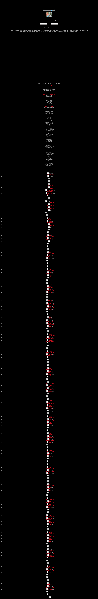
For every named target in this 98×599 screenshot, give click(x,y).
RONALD (50, 464)
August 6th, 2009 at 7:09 (50, 208)
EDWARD (50, 589)
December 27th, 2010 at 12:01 (50, 315)
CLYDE (50, 286)
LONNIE (50, 266)
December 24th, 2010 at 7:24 (50, 304)
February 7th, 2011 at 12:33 (50, 584)
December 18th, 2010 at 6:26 (50, 253)
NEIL (50, 580)
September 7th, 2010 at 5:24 (50, 239)
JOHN (50, 331)
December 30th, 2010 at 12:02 (50, 358)
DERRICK (50, 295)
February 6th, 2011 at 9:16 (50, 556)
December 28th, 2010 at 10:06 (50, 335)
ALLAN (50, 232)
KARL (50, 306)
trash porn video (49, 155)
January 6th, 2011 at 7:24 (50, 423)
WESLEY (50, 592)
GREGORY (50, 374)
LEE (50, 436)
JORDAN (50, 416)
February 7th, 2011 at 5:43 (50, 567)
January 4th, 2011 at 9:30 (50, 403)
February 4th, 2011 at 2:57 (50, 502)
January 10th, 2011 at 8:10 (50, 440)
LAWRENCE (50, 320)
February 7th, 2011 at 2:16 (50, 564)
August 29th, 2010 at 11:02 (50, 225)
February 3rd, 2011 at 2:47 (50, 474)
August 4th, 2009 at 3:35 (50, 202)
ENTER (43, 24)
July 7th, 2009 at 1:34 (50, 188)
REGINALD (50, 569)
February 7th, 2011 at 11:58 (50, 581)
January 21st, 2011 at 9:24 (50, 454)
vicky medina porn (49, 168)
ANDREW (50, 292)
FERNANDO (50, 354)
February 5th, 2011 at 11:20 (50, 522)
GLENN (50, 490)
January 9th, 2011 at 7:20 (50, 437)
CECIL (50, 388)
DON (50, 487)
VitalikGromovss (50, 213)
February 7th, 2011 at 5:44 (50, 570)
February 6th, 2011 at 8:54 (50, 533)
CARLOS (50, 255)
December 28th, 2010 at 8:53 (50, 324)
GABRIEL (50, 303)
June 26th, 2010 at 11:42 (50, 216)
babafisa (50, 196)
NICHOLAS (50, 544)
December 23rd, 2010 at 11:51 (50, 287)
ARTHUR (50, 532)
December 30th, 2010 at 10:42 (50, 366)
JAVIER (50, 524)
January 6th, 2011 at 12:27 (50, 420)
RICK (50, 382)
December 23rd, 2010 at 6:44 (50, 290)
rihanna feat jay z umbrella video (49, 94)
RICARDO (50, 323)
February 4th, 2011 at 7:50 (50, 508)
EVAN (50, 249)
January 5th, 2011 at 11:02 (50, 414)
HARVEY (50, 450)
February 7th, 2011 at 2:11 (50, 587)
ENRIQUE (50, 402)
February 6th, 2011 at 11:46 (50, 539)
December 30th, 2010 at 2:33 (50, 355)
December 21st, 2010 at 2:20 (50, 273)
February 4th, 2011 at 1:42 (50, 485)
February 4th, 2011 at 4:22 (50, 491)
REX (50, 235)
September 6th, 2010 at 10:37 (50, 236)
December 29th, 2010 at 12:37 (50, 338)
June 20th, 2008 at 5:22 (50, 174)
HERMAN (50, 575)
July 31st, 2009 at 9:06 (50, 191)
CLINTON (50, 261)
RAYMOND (50, 385)
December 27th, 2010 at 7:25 (50, 321)
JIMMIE (50, 326)
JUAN (50, 275)
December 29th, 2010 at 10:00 (50, 341)
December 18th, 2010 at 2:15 (50, 256)
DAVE (50, 317)
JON (50, 419)
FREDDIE (50, 391)
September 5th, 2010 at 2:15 (50, 233)
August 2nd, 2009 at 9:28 (50, 194)
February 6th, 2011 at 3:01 (50, 525)
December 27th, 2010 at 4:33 (50, 318)
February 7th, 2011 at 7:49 (50, 573)
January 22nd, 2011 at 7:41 (50, 471)
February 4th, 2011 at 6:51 (50, 505)
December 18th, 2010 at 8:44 (50, 259)
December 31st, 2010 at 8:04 (50, 372)
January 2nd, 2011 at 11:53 (50, 392)
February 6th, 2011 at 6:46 (50, 530)
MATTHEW (50, 507)
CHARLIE (50, 258)
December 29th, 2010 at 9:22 (50, 349)
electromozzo (50, 193)
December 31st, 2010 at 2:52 (50, 375)
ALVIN (50, 422)
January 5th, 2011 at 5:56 (50, 406)
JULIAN (50, 399)
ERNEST (50, 442)
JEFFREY (50, 283)
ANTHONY (50, 312)
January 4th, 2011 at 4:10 (50, 400)
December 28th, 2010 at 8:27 (50, 332)
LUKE (50, 394)
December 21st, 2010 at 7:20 (50, 270)
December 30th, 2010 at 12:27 (50, 352)
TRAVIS (50, 552)
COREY (50, 289)
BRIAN (50, 411)
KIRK (50, 453)
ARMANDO (50, 309)
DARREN (50, 221)
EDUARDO (50, 329)
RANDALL (50, 518)
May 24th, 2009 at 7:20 (50, 185)
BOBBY (50, 238)
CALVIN (50, 244)
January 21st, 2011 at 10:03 (50, 468)
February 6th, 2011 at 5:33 (50, 553)
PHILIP (50, 484)
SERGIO (50, 343)
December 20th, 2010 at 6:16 (50, 267)
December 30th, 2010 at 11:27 (50, 369)
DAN (50, 501)
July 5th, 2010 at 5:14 (50, 219)
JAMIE (50, 549)
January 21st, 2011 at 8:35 (50, 451)
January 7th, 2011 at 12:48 (50, 431)
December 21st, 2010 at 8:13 (50, 276)
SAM (50, 563)
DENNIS (50, 405)
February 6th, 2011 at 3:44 (50, 547)
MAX (50, 555)
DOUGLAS (50, 445)
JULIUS (50, 428)
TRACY (50, 470)
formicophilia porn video (49, 126)
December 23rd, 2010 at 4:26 (50, 284)
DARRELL (50, 348)
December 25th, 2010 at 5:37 (50, 310)
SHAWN (50, 546)
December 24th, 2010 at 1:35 (50, 301)
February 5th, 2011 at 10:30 (50, 519)
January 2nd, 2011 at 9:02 (50, 389)
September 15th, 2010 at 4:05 (50, 242)
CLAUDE (50, 351)
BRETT (50, 433)
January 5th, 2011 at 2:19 (50, 417)
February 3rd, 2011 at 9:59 (50, 482)
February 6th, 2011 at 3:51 (50, 550)
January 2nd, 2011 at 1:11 (50, 386)
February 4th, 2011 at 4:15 (50, 488)
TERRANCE (50, 300)
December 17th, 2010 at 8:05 (50, 250)
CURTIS (50, 269)
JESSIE (50, 365)
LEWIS (50, 586)
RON (50, 425)
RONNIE (50, 572)
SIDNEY (50, 377)
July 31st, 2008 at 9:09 (50, 177)
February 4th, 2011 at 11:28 (50, 499)
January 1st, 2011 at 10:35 (50, 383)
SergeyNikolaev (50, 190)
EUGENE (50, 334)
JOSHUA (50, 340)
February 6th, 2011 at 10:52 (50, 536)
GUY (50, 278)
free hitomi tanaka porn (49, 85)
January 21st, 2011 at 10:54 (50, 457)
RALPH (50, 337)
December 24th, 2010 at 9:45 (50, 307)
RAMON (50, 218)
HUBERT (50, 447)
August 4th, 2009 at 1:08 (50, 199)
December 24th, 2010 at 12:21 (50, 293)
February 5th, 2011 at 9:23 (50, 516)
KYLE (50, 535)
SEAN (50, 481)
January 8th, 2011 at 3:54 (50, 434)
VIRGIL (50, 538)
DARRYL (50, 504)
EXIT (54, 24)
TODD (50, 272)
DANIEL (50, 566)
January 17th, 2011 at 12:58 (50, 448)
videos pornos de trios (49, 106)
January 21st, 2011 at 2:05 (50, 465)
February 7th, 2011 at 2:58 (50, 590)
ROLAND (50, 498)
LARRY (50, 371)
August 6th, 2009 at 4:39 (50, 205)
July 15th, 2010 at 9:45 (50, 222)
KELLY (50, 360)
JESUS (50, 252)
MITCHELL (50, 408)
